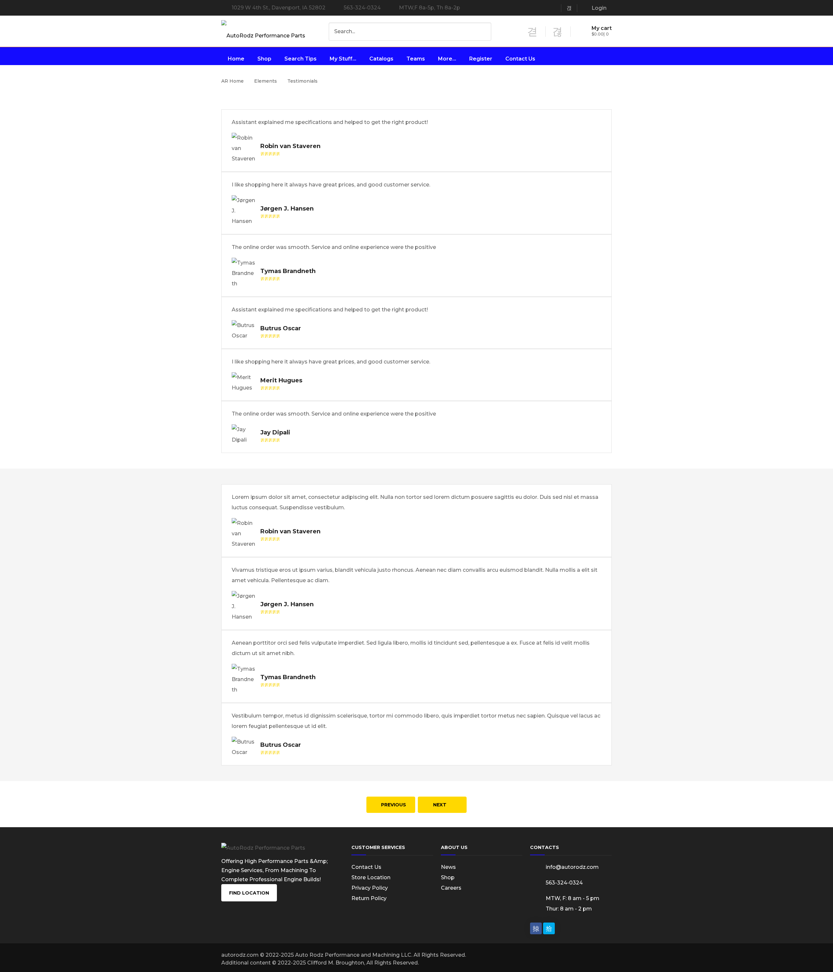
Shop (448, 877)
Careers (451, 888)
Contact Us (366, 867)
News (448, 867)
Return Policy (369, 898)
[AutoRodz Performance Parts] (263, 32)
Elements (265, 81)
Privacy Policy (369, 888)
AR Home (232, 81)
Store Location (370, 877)
